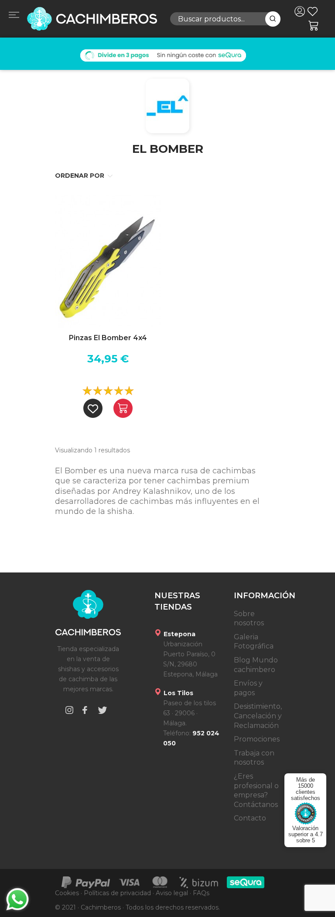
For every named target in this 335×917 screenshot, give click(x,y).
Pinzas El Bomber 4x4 (108, 338)
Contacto (250, 818)
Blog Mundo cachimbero (256, 665)
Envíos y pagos (248, 688)
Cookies (67, 893)
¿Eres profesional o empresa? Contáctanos (256, 790)
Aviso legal (172, 893)
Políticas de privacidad (117, 893)
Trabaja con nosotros (254, 758)
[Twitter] (102, 711)
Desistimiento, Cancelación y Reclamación (258, 715)
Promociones (257, 739)
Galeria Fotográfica (253, 642)
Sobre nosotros (249, 618)
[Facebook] (84, 711)
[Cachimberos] (91, 19)
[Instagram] (69, 711)
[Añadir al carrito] (123, 408)
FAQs (201, 893)
